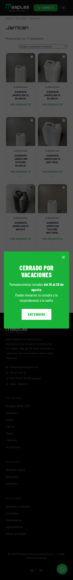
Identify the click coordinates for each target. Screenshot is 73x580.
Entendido (36, 314)
